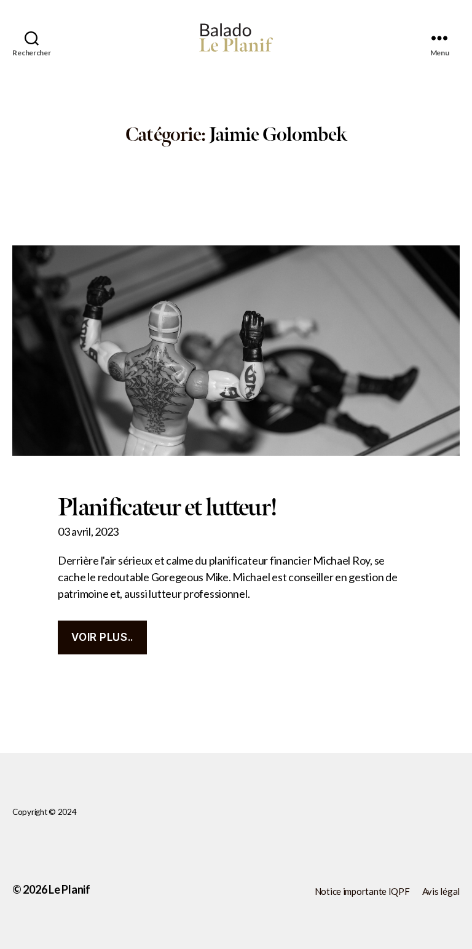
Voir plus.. (102, 637)
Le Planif (69, 889)
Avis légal (441, 891)
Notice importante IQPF (362, 891)
